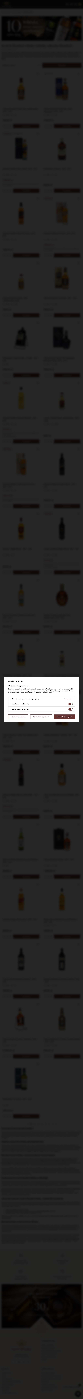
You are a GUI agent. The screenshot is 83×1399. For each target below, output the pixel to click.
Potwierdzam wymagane (41, 717)
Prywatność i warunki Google (43, 692)
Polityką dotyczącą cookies (54, 689)
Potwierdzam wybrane (18, 717)
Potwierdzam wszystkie (64, 717)
